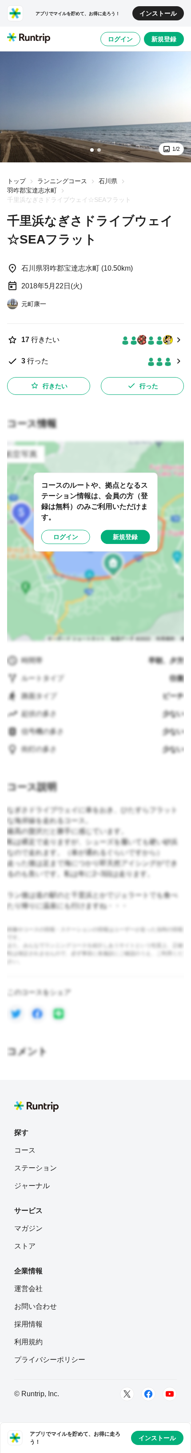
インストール (158, 13)
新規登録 (163, 39)
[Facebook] (148, 1394)
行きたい (55, 386)
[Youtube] (170, 1394)
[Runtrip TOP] (28, 38)
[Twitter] (127, 1394)
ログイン (120, 39)
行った (148, 386)
